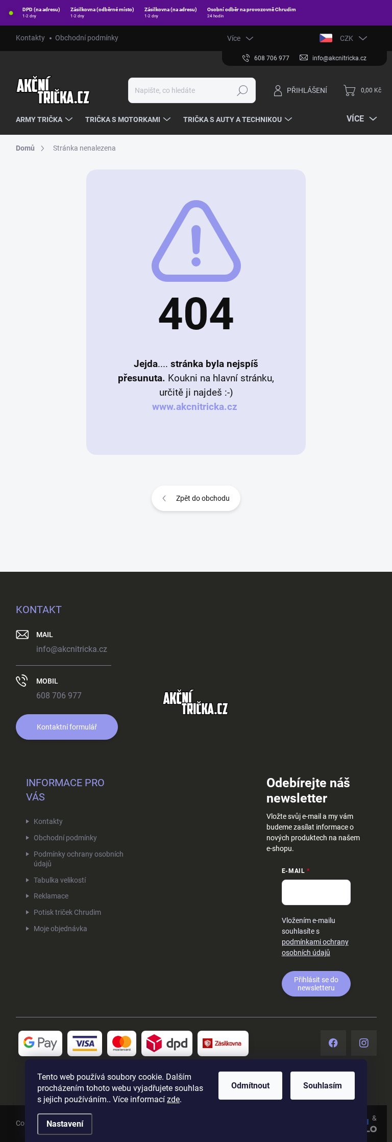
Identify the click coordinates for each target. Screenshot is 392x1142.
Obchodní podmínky (86, 38)
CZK (346, 38)
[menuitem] (45, 119)
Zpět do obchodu (203, 498)
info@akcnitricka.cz (71, 649)
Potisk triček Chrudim (67, 912)
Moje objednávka (60, 929)
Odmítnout (250, 1085)
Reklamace (51, 896)
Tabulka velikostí (60, 880)
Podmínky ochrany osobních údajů (79, 859)
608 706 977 (59, 695)
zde (173, 1099)
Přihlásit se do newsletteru (316, 984)
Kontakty (30, 38)
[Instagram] (364, 1043)
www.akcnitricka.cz (194, 406)
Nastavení (64, 1124)
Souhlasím (322, 1085)
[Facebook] (333, 1043)
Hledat (242, 90)
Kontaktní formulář (67, 727)
